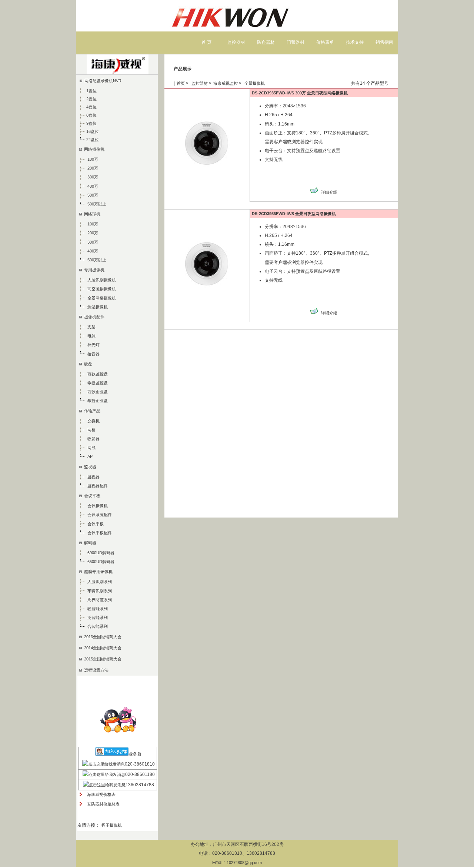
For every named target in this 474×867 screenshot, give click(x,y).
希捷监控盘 (97, 383)
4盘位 (91, 107)
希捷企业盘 (97, 400)
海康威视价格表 (100, 794)
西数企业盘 (97, 391)
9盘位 (91, 123)
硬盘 (87, 364)
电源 (91, 336)
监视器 (89, 467)
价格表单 (325, 42)
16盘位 (92, 131)
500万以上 (96, 204)
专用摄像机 (93, 270)
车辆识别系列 (99, 591)
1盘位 (91, 90)
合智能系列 (97, 626)
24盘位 (92, 139)
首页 (181, 83)
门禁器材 (295, 42)
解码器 (89, 542)
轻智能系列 (97, 608)
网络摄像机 (93, 149)
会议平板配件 (99, 532)
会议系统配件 (99, 514)
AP (90, 456)
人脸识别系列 (99, 581)
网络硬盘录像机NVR (101, 80)
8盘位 (91, 115)
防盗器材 (266, 42)
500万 (92, 195)
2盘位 (91, 99)
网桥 (91, 430)
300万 (92, 177)
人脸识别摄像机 (101, 280)
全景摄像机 (254, 83)
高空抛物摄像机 (101, 289)
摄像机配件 (93, 317)
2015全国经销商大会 (101, 659)
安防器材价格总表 (102, 804)
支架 (91, 327)
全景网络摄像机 (101, 298)
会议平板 (91, 495)
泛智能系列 (97, 617)
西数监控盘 (97, 374)
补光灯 (93, 344)
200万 (92, 168)
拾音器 (93, 354)
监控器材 (236, 42)
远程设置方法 (95, 670)
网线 (91, 447)
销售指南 (384, 42)
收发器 (93, 438)
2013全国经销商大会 (101, 637)
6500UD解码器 (100, 561)
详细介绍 (329, 192)
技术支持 (355, 42)
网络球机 (91, 214)
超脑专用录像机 (97, 571)
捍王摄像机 (111, 825)
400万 (92, 186)
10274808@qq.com (244, 862)
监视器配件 (97, 485)
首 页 (206, 42)
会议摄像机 (97, 505)
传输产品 (91, 411)
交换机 (93, 421)
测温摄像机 (97, 307)
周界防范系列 (99, 599)
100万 (92, 159)
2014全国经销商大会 (101, 648)
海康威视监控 (225, 83)
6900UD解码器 (100, 552)
